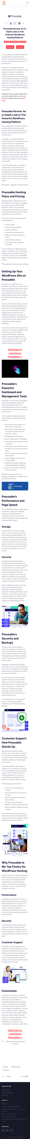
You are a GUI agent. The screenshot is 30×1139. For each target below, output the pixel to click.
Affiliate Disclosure (7, 1092)
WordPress (23, 41)
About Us (5, 1095)
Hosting (7, 41)
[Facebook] (3, 1130)
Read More (10, 47)
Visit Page (20, 47)
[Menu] (27, 2)
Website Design (14, 41)
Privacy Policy (6, 1090)
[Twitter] (7, 1130)
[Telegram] (11, 1130)
